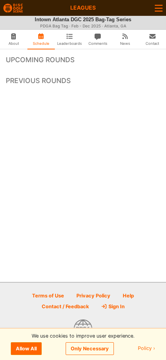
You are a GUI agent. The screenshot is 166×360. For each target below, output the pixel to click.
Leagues (83, 7)
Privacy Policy (93, 296)
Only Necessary (90, 349)
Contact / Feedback (65, 306)
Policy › (146, 348)
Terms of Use (48, 296)
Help (128, 296)
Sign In (116, 306)
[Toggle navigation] (158, 8)
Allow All (26, 349)
